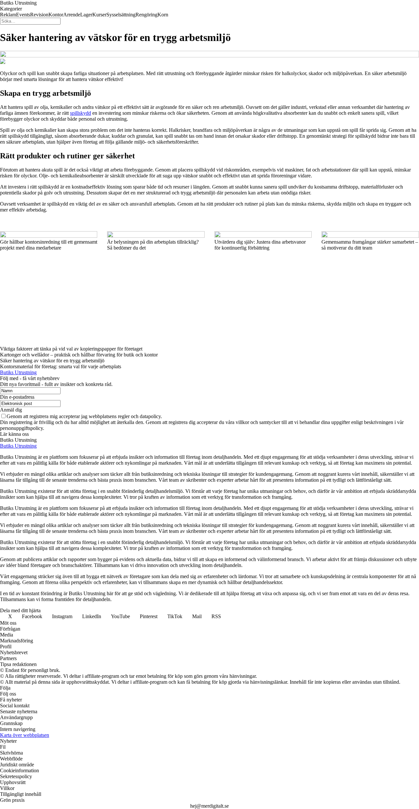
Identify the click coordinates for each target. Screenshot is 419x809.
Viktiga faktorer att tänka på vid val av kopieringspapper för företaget (71, 349)
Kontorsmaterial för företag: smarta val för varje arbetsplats (60, 366)
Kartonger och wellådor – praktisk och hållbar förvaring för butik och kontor (79, 354)
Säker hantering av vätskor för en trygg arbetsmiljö (52, 360)
